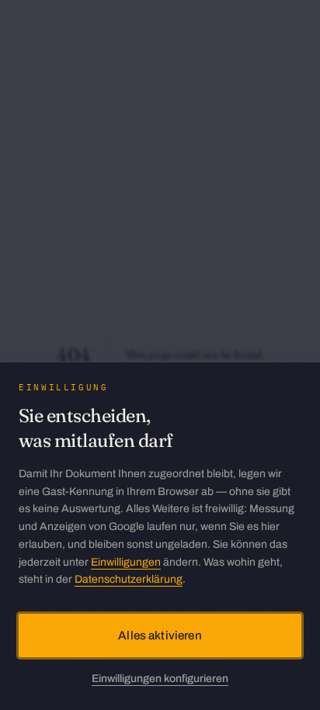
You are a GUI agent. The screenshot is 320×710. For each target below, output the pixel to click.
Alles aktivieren (159, 635)
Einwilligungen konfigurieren (160, 678)
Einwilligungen (126, 562)
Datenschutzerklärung (129, 579)
